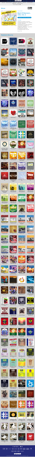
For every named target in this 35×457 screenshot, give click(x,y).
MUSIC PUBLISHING (20, 3)
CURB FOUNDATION (8, 2)
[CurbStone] (16, 448)
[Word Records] (7, 448)
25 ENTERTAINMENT (30, 2)
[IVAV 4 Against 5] (21, 448)
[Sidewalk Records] (13, 448)
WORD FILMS (14, 3)
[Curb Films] (12, 451)
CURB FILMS (24, 2)
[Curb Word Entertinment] (22, 451)
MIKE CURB (3, 2)
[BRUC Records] (15, 451)
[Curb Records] (4, 448)
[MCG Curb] (24, 448)
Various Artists (20, 10)
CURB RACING (15, 2)
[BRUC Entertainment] (18, 451)
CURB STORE (19, 2)
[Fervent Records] (31, 448)
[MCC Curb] (28, 448)
